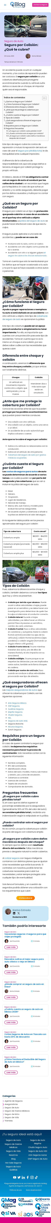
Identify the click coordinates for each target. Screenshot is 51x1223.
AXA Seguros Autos (37, 1155)
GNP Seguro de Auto (37, 1158)
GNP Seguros (14, 706)
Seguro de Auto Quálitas (13, 1168)
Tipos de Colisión (13, 118)
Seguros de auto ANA (17, 721)
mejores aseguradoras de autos (21, 690)
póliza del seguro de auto (33, 220)
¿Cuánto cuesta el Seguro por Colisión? (22, 115)
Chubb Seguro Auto (37, 1147)
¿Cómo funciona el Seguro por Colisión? (22, 104)
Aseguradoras (11, 1104)
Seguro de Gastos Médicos (17, 1111)
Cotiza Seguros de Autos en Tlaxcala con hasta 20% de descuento (25, 1035)
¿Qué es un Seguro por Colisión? (18, 101)
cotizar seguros (12, 858)
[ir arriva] (25, 1220)
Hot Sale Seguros (13, 1162)
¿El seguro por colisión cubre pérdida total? (25, 131)
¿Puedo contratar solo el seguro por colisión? (26, 133)
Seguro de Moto (12, 1114)
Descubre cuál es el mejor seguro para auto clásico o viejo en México (24, 960)
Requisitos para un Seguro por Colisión (22, 126)
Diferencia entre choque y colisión (20, 107)
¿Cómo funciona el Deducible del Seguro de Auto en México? (25, 1060)
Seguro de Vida (12, 1117)
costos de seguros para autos (22, 471)
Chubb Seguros (15, 715)
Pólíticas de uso (16, 1190)
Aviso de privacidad (33, 1190)
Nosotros (13, 1155)
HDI (9, 718)
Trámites (9, 1120)
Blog (13, 1158)
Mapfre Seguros (15, 712)
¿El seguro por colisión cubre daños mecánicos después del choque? (27, 137)
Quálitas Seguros (16, 709)
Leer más (11, 947)
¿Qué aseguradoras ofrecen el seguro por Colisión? (23, 121)
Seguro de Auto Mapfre (37, 1142)
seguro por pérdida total (30, 150)
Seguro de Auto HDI (37, 1151)
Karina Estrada (22, 910)
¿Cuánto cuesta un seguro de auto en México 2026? (23, 1010)
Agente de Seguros (14, 1101)
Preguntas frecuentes (15, 128)
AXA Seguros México (17, 703)
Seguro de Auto (12, 1107)
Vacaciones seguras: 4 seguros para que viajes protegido (25, 935)
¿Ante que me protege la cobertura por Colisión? (22, 111)
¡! (25, 898)
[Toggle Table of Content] (43, 98)
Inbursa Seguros (15, 727)
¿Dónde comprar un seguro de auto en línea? (24, 985)
